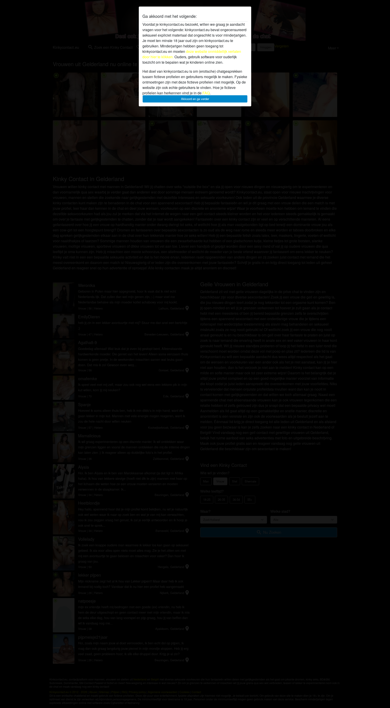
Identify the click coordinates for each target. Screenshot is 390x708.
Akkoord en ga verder (195, 99)
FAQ (206, 92)
